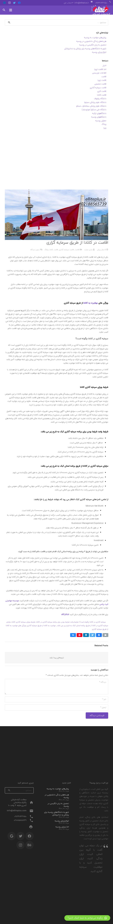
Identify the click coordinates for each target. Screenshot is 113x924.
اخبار (104, 65)
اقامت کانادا (53, 249)
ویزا (104, 128)
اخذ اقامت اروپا (100, 69)
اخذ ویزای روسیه (62, 826)
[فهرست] (11, 10)
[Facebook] (19, 2)
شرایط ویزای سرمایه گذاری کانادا (23, 621)
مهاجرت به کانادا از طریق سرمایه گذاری (41, 625)
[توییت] (92, 635)
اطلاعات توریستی (99, 73)
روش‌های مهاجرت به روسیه (95, 37)
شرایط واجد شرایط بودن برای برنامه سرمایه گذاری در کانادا (57, 621)
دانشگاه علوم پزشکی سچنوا (95, 102)
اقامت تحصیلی (100, 84)
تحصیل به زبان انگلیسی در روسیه (92, 45)
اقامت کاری (101, 91)
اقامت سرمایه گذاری (66, 249)
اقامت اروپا (102, 80)
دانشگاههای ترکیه (99, 113)
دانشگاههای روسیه (98, 117)
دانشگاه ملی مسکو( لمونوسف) (94, 109)
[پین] (79, 635)
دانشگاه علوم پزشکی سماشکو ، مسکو (91, 106)
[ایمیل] (105, 635)
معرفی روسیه (100, 120)
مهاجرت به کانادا (90, 303)
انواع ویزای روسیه (99, 52)
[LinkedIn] (4, 2)
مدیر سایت (88, 249)
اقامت (77, 249)
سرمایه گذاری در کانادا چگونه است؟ (93, 621)
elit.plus (65, 614)
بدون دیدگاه (34, 249)
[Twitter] (14, 2)
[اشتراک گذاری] (99, 635)
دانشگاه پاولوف (100, 98)
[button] (87, 918)
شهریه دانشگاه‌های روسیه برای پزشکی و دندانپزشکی (85, 48)
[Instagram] (9, 2)
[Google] (11, 836)
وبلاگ (46, 249)
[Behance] (29, 845)
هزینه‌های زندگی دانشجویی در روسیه (91, 41)
